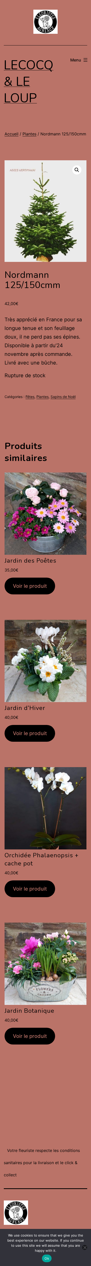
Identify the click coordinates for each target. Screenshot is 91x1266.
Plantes (29, 133)
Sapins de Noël (63, 396)
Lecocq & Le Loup (28, 81)
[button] (76, 170)
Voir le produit (30, 586)
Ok (46, 1258)
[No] (84, 1247)
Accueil (11, 133)
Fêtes (30, 396)
